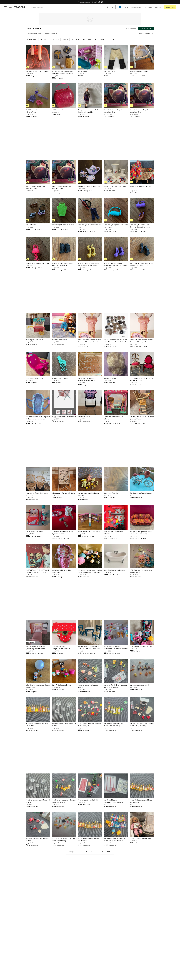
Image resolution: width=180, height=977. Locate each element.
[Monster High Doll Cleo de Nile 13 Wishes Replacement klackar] (90, 249)
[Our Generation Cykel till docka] (142, 479)
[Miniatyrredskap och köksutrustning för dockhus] (116, 785)
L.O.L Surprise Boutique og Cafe (141, 646)
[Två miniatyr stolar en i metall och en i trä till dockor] (142, 364)
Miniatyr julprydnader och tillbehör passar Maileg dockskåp (142, 725)
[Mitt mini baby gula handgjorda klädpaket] (90, 479)
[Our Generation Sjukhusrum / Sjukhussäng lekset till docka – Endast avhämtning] (38, 632)
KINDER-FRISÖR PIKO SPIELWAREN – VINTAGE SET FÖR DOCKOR (37, 571)
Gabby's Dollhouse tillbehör (61, 685)
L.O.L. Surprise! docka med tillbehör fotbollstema (38, 686)
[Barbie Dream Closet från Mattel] (90, 517)
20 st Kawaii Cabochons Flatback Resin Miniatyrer (89, 725)
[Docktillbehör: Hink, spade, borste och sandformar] (38, 95)
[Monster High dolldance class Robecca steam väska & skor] (142, 210)
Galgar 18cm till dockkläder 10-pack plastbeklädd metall (88, 379)
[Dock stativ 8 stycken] (116, 479)
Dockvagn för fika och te (34, 340)
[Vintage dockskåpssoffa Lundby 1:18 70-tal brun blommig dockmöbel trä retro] (142, 517)
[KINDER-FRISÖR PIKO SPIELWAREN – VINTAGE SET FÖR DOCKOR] (38, 556)
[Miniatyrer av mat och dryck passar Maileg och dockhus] (64, 785)
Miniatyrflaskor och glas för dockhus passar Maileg (113, 725)
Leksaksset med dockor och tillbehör (113, 418)
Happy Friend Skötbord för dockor (64, 417)
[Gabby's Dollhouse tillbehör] (64, 671)
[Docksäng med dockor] (64, 325)
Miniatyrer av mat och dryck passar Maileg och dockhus (64, 801)
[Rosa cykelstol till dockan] (38, 364)
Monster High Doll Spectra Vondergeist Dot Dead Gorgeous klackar (115, 264)
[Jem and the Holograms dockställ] (38, 57)
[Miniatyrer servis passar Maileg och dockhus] (64, 709)
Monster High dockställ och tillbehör (113, 533)
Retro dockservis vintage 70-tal (115, 186)
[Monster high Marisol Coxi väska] (64, 210)
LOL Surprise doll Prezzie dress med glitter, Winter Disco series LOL (63, 72)
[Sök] (107, 7)
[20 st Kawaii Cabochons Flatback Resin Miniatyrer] (90, 709)
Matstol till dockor (84, 417)
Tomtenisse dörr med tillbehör (88, 800)
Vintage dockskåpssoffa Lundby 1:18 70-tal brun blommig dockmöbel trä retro (141, 533)
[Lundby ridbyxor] (116, 57)
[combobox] (69, 7)
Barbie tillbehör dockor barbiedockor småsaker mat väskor (116, 648)
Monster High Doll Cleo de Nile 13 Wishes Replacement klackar (89, 264)
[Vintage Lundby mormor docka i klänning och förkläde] (90, 95)
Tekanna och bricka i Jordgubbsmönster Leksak (61, 648)
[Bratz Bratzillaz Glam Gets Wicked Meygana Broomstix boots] (142, 249)
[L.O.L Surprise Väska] (64, 95)
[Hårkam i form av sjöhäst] (64, 364)
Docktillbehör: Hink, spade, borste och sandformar (37, 111)
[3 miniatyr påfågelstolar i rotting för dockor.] (38, 479)
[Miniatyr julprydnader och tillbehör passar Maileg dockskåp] (142, 709)
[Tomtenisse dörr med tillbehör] (90, 785)
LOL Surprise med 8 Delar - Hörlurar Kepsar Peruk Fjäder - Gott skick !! (90, 571)
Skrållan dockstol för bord (139, 71)
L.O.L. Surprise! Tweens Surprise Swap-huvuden (141, 571)
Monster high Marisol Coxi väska (63, 225)
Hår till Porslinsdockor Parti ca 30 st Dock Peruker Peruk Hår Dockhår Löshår (116, 341)
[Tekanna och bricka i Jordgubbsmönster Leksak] (64, 632)
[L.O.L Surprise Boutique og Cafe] (142, 632)
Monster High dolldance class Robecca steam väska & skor (140, 226)
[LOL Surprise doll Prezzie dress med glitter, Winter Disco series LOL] (64, 57)
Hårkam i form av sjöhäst (60, 378)
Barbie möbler (82, 71)
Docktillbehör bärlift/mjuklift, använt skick (61, 571)
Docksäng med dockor (59, 340)
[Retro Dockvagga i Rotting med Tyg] (142, 172)
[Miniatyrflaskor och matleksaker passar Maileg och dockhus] (116, 824)
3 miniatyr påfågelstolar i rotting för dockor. (37, 494)
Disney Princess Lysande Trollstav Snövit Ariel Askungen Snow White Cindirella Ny (90, 341)
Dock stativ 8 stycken (111, 493)
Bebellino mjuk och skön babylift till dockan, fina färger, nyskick (38, 418)
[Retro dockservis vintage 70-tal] (116, 172)
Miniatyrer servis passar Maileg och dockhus (64, 725)
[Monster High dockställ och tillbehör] (116, 517)
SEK (126, 7)
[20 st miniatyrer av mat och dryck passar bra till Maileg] (64, 824)
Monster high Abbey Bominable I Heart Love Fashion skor (63, 264)
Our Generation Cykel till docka (141, 493)
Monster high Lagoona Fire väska (37, 263)
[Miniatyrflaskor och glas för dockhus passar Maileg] (116, 709)
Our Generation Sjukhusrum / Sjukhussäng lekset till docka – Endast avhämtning (36, 648)
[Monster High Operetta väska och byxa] (90, 210)
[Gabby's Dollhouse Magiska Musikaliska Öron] (116, 95)
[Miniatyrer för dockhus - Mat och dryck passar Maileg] (116, 671)
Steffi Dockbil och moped (35, 531)
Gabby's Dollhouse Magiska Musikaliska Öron (113, 111)
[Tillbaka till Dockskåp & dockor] (26, 33)
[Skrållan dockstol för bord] (142, 57)
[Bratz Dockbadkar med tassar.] (116, 556)
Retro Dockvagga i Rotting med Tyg (141, 187)
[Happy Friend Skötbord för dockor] (64, 402)
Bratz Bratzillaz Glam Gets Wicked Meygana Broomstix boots (142, 264)
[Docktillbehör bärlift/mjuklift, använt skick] (64, 556)
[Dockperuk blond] (116, 364)
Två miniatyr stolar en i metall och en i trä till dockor (141, 379)
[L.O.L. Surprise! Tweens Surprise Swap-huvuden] (142, 556)
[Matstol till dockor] (90, 402)
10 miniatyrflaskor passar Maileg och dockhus (37, 725)
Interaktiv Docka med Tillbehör (140, 838)
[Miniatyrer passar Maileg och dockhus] (90, 671)
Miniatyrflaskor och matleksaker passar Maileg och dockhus (115, 840)
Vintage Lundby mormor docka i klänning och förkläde (89, 111)
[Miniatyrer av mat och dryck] (142, 671)
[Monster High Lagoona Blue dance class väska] (116, 210)
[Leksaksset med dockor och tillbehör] (116, 402)
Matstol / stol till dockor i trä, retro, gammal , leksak (142, 418)
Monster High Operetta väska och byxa (89, 226)
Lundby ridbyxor (109, 71)
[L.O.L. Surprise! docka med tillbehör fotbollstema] (38, 671)
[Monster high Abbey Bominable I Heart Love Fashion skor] (64, 249)
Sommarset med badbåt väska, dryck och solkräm (62, 533)
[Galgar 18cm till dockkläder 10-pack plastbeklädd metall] (90, 364)
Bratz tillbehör (31, 225)
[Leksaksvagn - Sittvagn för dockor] (64, 479)
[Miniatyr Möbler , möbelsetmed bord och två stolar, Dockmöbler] (90, 632)
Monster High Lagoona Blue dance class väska (116, 226)
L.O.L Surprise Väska (59, 110)
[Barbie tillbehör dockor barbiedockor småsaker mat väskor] (116, 632)
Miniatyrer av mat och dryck (139, 685)
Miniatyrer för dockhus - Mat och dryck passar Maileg (115, 686)
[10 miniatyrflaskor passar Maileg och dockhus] (38, 709)
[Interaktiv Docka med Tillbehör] (142, 824)
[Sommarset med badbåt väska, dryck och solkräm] (64, 517)
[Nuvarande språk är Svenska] (120, 7)
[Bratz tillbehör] (38, 210)
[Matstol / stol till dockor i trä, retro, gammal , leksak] (142, 402)
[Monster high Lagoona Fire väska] (38, 249)
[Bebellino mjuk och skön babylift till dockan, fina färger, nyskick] (38, 402)
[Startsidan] (19, 7)
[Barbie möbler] (90, 57)
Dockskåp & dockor (35, 33)
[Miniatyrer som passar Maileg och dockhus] (38, 824)
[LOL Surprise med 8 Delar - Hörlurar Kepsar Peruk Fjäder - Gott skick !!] (90, 556)
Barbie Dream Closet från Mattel (89, 531)
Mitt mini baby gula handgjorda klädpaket (88, 494)
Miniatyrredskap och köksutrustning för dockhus (113, 801)
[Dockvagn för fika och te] (38, 325)
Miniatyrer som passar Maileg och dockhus (37, 840)
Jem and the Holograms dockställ (37, 71)
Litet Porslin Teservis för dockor (89, 186)
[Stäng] (178, 2)
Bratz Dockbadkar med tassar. (114, 570)
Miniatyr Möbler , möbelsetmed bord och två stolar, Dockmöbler (89, 648)
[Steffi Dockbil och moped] (38, 517)
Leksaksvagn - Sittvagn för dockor (64, 493)
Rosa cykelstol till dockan (34, 378)
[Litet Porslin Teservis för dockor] (90, 172)
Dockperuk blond (110, 378)
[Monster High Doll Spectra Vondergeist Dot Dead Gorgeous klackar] (116, 249)
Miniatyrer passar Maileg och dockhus (88, 686)
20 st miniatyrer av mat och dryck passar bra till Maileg (63, 840)
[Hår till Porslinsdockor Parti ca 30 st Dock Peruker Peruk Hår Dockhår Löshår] (116, 325)
